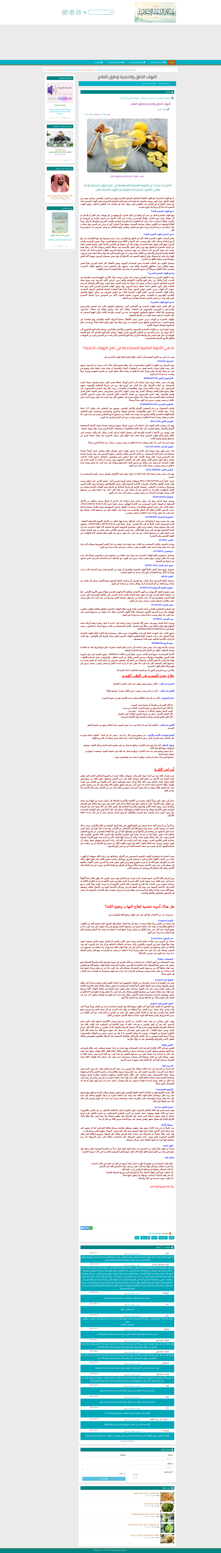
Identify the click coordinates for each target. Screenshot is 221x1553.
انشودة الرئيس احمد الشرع (108, 69)
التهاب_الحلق (145, 1237)
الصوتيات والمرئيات (115, 62)
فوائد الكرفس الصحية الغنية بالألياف (145, 1514)
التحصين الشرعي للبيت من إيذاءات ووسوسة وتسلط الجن (62, 69)
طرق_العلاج (163, 1237)
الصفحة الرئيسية (163, 98)
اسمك (170, 1455)
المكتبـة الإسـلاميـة (136, 62)
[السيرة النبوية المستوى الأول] (60, 222)
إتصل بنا (97, 62)
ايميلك (170, 1463)
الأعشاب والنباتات (163, 83)
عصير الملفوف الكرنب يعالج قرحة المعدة (143, 1525)
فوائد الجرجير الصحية (151, 1504)
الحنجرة (154, 1237)
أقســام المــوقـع (157, 62)
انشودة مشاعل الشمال (60, 149)
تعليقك (123, 1455)
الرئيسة (171, 62)
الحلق (171, 1237)
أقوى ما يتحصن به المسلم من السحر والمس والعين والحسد (153, 69)
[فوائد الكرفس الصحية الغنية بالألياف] (167, 1517)
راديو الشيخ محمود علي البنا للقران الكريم (60, 197)
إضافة (103, 1478)
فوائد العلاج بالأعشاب (149, 83)
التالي (122, 1441)
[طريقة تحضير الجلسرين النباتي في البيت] (167, 1538)
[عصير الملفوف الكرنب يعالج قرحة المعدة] (167, 1528)
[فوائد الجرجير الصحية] (167, 1507)
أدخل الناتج (168, 1472)
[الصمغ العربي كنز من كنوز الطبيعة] (167, 1496)
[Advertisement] (110, 42)
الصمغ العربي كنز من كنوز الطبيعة (146, 1493)
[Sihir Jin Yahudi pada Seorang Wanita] (60, 92)
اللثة (137, 1237)
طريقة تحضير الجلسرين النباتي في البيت (144, 1535)
